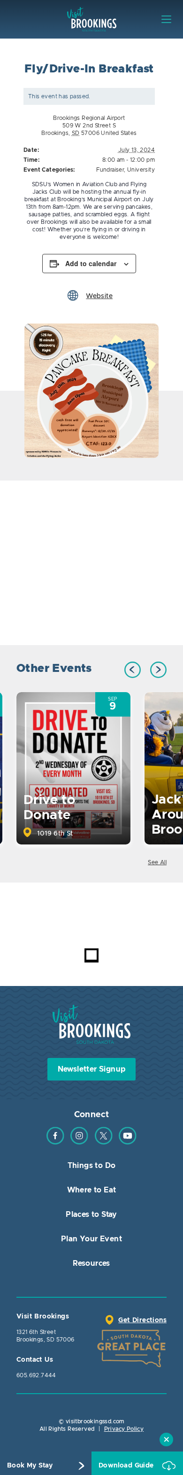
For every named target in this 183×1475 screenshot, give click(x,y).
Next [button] (158, 670)
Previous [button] (132, 670)
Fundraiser (110, 170)
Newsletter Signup (92, 1069)
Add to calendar (90, 263)
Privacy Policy (124, 1429)
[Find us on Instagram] (79, 1142)
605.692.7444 (36, 1375)
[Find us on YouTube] (128, 1142)
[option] (91, 390)
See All (157, 862)
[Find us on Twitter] (104, 1142)
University (141, 170)
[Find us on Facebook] (55, 1142)
